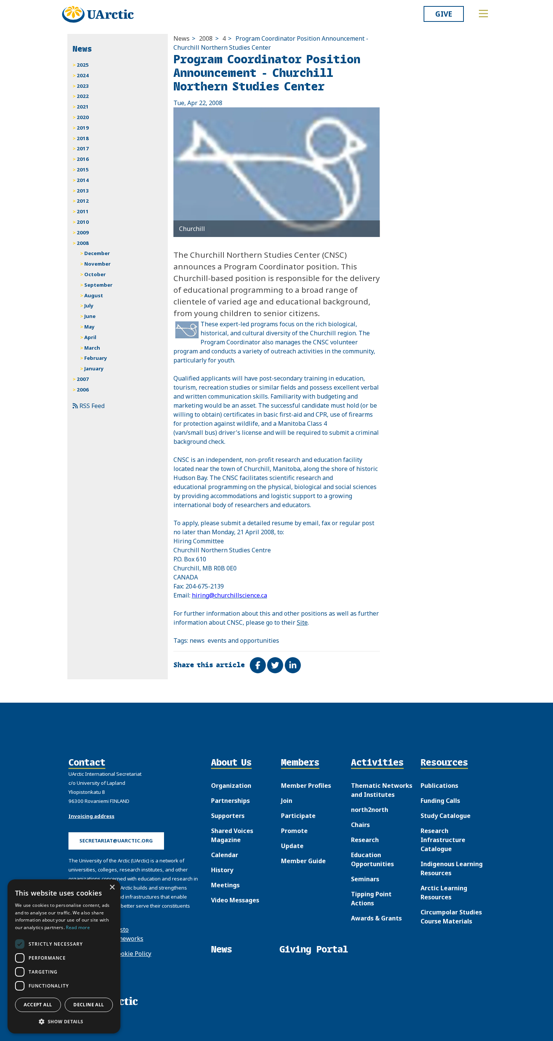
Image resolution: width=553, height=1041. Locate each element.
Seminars (365, 879)
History (222, 870)
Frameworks (125, 938)
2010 (83, 222)
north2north (369, 810)
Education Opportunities (372, 859)
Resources (444, 763)
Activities (377, 763)
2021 (83, 106)
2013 (83, 190)
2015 (83, 169)
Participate (298, 816)
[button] (64, 1021)
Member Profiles (306, 785)
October (95, 274)
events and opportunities (243, 640)
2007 (83, 379)
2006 (83, 389)
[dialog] (64, 956)
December (97, 253)
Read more (78, 927)
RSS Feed (91, 406)
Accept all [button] (38, 1004)
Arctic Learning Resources (444, 892)
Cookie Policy (132, 953)
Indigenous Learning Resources (452, 868)
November (97, 263)
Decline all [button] (88, 1004)
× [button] (112, 887)
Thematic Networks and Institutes (381, 790)
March (92, 347)
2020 (83, 117)
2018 (83, 138)
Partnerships (230, 800)
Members (300, 763)
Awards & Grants (376, 918)
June (90, 316)
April (90, 337)
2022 (83, 96)
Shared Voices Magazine (232, 835)
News (181, 38)
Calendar (224, 855)
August (93, 295)
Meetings (225, 885)
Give (443, 14)
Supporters (228, 816)
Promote (294, 831)
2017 (83, 148)
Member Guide (303, 861)
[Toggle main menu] (483, 13)
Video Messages (235, 900)
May (89, 326)
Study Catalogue (446, 816)
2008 (206, 38)
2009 (83, 232)
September (98, 284)
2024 (83, 75)
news (197, 640)
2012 (83, 200)
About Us (231, 763)
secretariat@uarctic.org (116, 840)
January (94, 368)
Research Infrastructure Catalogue (443, 840)
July (89, 305)
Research (365, 840)
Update (292, 846)
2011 (83, 211)
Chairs (360, 825)
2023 (83, 86)
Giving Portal (314, 949)
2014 (83, 180)
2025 (83, 64)
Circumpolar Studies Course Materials (451, 916)
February (95, 358)
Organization (231, 785)
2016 (83, 159)
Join (286, 800)
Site (302, 622)
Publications (439, 785)
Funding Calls (440, 800)
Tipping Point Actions (371, 898)
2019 (83, 127)
